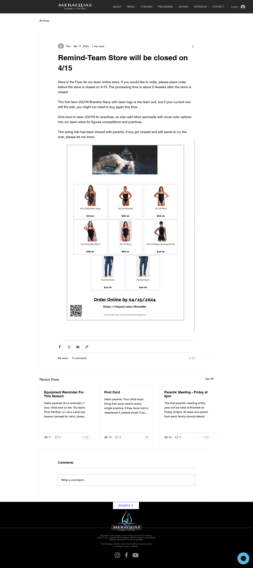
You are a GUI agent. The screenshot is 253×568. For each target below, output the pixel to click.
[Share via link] (87, 346)
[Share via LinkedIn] (78, 346)
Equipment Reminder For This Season (64, 394)
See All (209, 378)
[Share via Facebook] (59, 346)
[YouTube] (135, 555)
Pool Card (112, 392)
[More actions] (193, 46)
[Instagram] (117, 555)
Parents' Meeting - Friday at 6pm (186, 394)
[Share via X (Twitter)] (69, 346)
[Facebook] (126, 555)
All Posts (44, 20)
